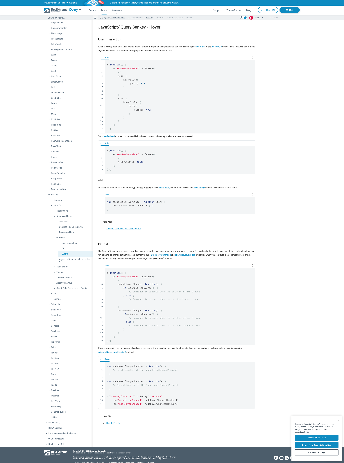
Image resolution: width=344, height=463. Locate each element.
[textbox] (68, 17)
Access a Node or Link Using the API (123, 228)
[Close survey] (297, 3)
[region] (316, 438)
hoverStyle (200, 46)
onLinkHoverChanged (185, 255)
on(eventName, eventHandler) (112, 352)
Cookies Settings (169, 457)
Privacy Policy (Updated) (150, 457)
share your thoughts (162, 2)
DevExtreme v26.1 (53, 2)
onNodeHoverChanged (160, 255)
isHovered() (199, 187)
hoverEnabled (108, 136)
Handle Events (113, 423)
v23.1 (258, 18)
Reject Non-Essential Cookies (316, 445)
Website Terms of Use (132, 457)
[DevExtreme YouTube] (281, 458)
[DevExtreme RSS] (287, 458)
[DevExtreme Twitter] (276, 458)
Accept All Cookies (317, 438)
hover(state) (164, 187)
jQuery (73, 9)
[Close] (338, 420)
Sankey (149, 17)
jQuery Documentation (114, 17)
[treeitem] (70, 22)
